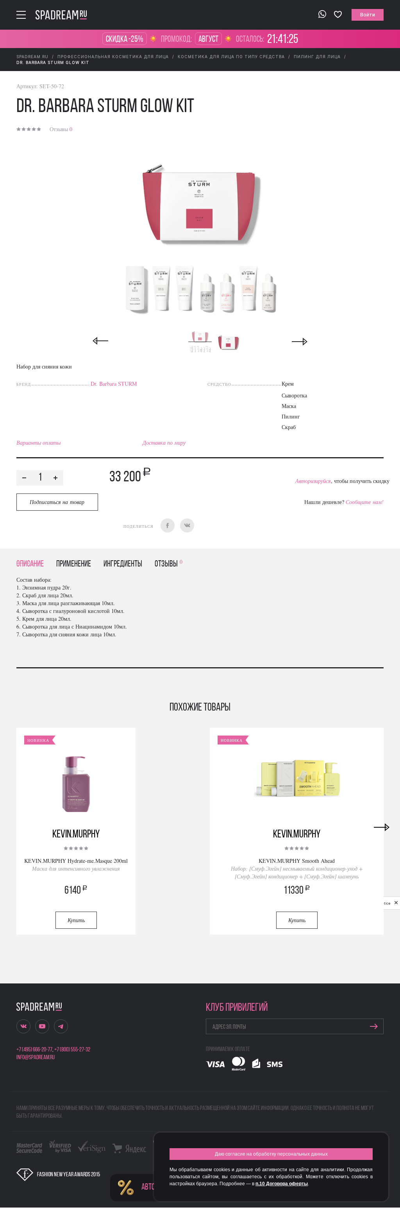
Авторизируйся (313, 480)
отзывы (168, 564)
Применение (73, 564)
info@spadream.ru (35, 1057)
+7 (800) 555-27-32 (72, 1050)
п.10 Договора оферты (281, 1183)
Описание (30, 564)
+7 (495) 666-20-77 (34, 1050)
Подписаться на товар (57, 502)
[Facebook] (168, 525)
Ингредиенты (123, 564)
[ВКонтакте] (187, 525)
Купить (76, 920)
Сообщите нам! (365, 502)
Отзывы (61, 129)
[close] (396, 903)
